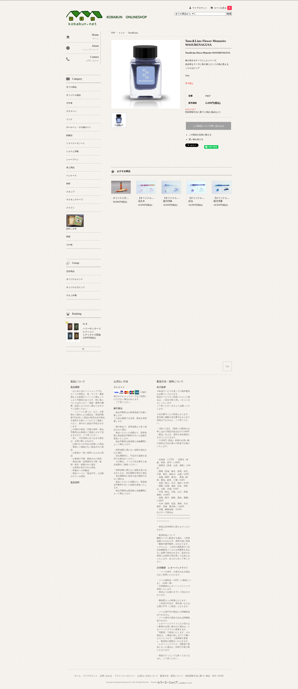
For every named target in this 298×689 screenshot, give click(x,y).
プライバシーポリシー (124, 676)
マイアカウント (199, 8)
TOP (113, 33)
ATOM (220, 676)
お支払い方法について (147, 676)
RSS (214, 676)
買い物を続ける (196, 139)
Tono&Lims (133, 33)
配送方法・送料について (171, 676)
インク (121, 33)
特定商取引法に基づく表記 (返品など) (202, 112)
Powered (154, 682)
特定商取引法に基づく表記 (197, 676)
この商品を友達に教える (200, 134)
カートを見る (222, 8)
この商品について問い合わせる (208, 126)
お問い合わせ (106, 676)
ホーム (77, 676)
